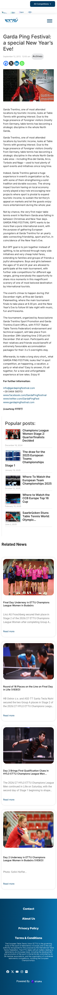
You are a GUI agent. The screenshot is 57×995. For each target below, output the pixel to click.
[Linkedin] (16, 63)
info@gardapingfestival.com (19, 387)
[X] (11, 63)
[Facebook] (5, 63)
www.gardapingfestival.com (18, 402)
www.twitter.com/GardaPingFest (21, 398)
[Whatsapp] (22, 63)
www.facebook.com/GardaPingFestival (25, 395)
